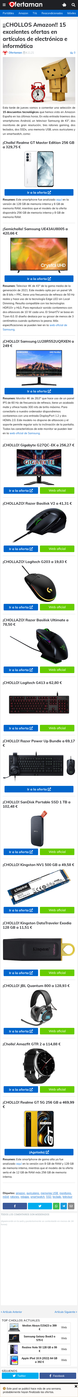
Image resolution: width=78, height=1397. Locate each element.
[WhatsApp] (56, 1206)
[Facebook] (15, 1206)
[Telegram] (63, 1206)
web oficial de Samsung (25, 433)
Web (64, 1327)
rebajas (24, 1197)
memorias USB (49, 1193)
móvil (6, 1197)
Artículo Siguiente (65, 1312)
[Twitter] (40, 1206)
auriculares (32, 1193)
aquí (59, 199)
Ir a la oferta (37, 192)
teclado (57, 1197)
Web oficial (57, 490)
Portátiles (8, 13)
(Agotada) (37, 1152)
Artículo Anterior (12, 1312)
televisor (67, 1197)
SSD (48, 1197)
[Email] (71, 1206)
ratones (14, 1197)
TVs (35, 13)
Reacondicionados (52, 13)
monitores (65, 1193)
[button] (4, 5)
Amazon (23, 13)
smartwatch (37, 1197)
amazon (20, 1193)
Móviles (71, 13)
